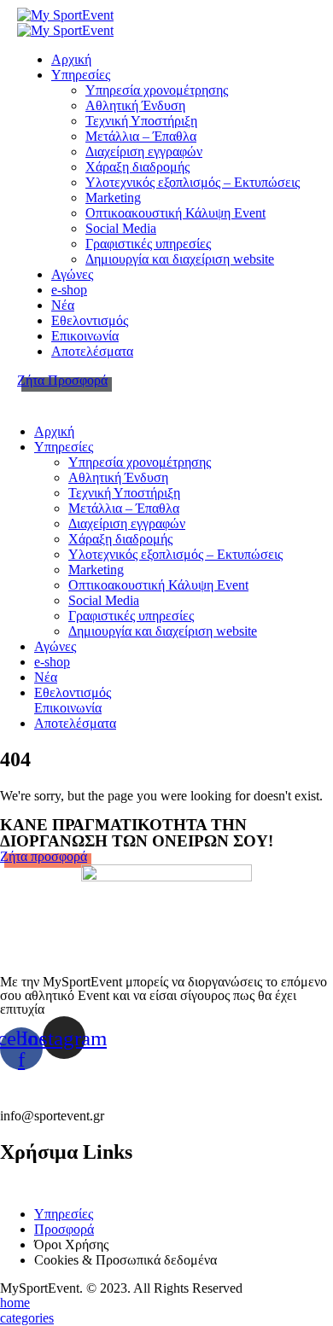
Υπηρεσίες (80, 74)
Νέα (62, 305)
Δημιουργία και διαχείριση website (179, 259)
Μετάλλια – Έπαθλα (140, 136)
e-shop (69, 289)
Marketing (113, 197)
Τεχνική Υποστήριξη (141, 120)
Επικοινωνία (85, 336)
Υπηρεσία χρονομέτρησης (156, 90)
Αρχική (71, 59)
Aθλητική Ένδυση (135, 105)
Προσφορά (64, 1229)
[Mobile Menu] (33, 395)
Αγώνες (72, 274)
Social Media (120, 228)
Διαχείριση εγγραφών (143, 151)
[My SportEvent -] (65, 15)
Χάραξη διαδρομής (137, 167)
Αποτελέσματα (92, 351)
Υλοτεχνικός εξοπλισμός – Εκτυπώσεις (192, 182)
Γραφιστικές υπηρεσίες (148, 243)
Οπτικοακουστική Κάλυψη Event (175, 213)
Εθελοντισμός (89, 320)
